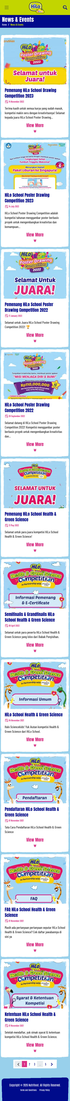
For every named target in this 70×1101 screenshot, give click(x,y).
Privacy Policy (44, 1090)
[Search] (65, 7)
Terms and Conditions (28, 1090)
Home (4, 24)
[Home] (37, 7)
